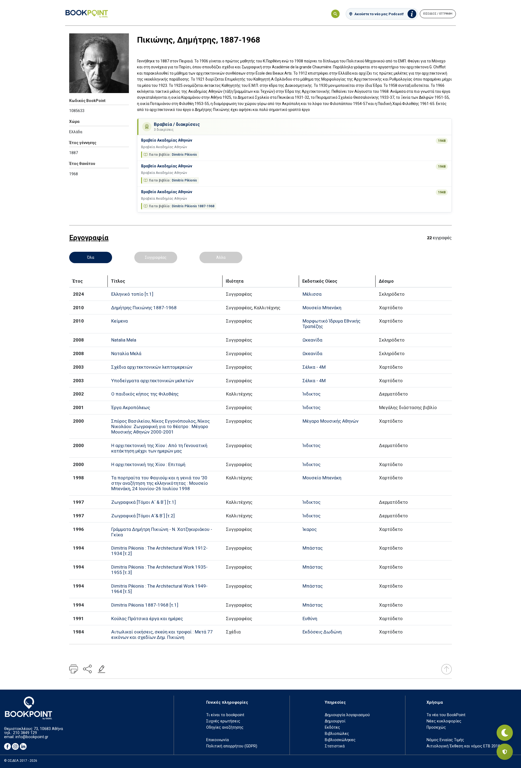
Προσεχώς (436, 727)
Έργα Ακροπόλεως (130, 407)
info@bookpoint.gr (31, 737)
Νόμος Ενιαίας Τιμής (445, 740)
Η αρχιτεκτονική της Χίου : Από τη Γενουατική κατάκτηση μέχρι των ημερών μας (159, 448)
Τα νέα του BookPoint (446, 715)
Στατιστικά (335, 746)
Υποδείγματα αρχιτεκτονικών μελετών (152, 380)
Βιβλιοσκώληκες (340, 740)
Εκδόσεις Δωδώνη (322, 632)
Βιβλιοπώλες (337, 733)
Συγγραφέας (156, 257)
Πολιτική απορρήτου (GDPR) (231, 746)
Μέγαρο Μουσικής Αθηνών (330, 421)
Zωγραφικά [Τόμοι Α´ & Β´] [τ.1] (143, 502)
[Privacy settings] (505, 752)
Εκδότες (332, 727)
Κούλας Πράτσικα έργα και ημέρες (147, 618)
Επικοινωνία (217, 740)
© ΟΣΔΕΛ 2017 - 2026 (20, 761)
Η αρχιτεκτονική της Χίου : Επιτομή (148, 464)
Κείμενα (119, 321)
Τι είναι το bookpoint (225, 715)
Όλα (90, 257)
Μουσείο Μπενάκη (322, 307)
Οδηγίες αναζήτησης (224, 727)
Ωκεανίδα (312, 340)
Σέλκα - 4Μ (314, 367)
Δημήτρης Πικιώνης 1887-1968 (144, 307)
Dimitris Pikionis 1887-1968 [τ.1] (144, 605)
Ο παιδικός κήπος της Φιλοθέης (145, 394)
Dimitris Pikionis (184, 155)
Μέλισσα (312, 294)
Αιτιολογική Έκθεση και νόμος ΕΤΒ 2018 (463, 746)
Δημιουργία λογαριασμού (347, 715)
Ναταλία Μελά (126, 353)
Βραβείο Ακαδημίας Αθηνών (166, 140)
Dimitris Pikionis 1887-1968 (193, 206)
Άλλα (220, 257)
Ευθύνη (310, 618)
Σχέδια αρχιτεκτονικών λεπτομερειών (151, 367)
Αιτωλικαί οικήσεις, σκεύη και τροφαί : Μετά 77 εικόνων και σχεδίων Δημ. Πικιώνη (162, 634)
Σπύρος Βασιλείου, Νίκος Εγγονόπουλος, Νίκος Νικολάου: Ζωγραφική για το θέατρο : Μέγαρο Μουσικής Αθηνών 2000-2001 (160, 426)
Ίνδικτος (311, 394)
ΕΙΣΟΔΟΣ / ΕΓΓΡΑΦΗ (437, 13)
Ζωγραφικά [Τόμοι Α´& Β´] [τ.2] (143, 515)
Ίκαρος (310, 529)
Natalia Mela (123, 340)
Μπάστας (313, 548)
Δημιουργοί (335, 721)
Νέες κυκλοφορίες (444, 721)
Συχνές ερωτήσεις (223, 721)
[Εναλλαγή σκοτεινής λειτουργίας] (505, 733)
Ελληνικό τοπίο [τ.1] (132, 294)
